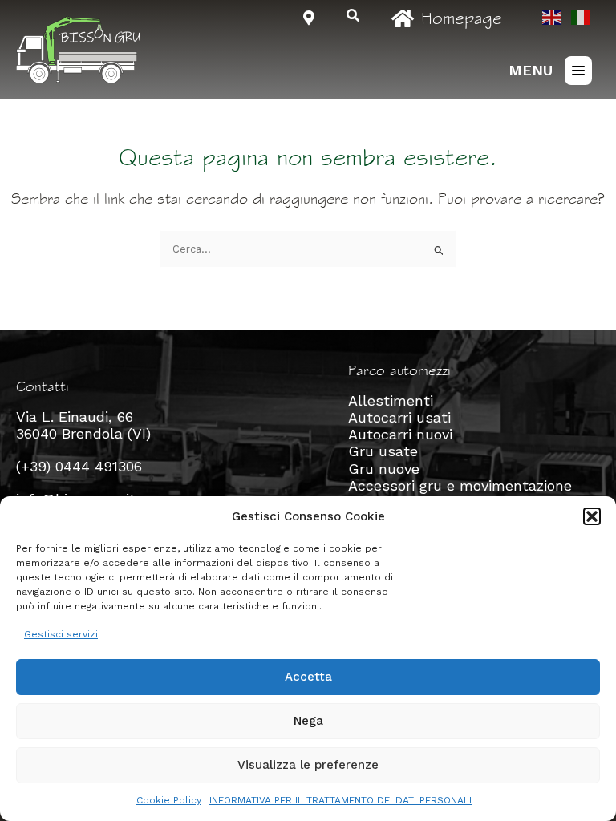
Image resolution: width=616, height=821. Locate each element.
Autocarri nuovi (400, 434)
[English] (552, 16)
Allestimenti (390, 400)
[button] (592, 516)
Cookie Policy (168, 800)
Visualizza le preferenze (308, 765)
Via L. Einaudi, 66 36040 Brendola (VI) (83, 425)
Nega (308, 721)
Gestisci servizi (61, 634)
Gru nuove (383, 468)
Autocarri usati (399, 417)
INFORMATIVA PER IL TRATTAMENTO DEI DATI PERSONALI (340, 800)
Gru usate (383, 451)
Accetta (308, 676)
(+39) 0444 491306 (79, 466)
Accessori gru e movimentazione (460, 485)
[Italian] (581, 16)
